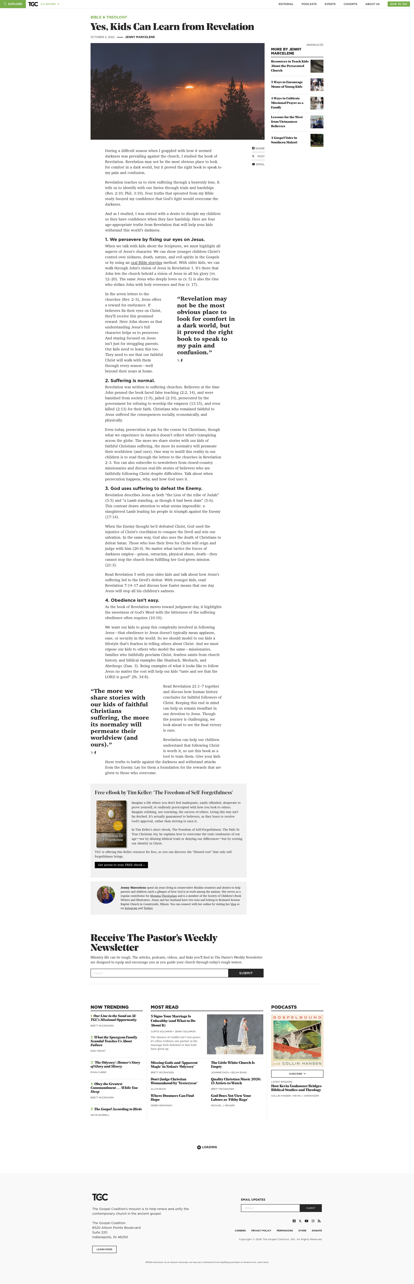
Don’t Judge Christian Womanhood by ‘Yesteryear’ (174, 1081)
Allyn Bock (158, 1089)
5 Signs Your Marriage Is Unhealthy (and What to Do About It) (173, 1021)
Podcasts (309, 4)
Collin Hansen (281, 1095)
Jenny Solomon (185, 1031)
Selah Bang (239, 1072)
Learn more (262, 1262)
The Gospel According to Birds (118, 1109)
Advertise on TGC (314, 44)
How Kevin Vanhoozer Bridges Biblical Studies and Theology (296, 1088)
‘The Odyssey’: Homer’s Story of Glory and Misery (115, 1065)
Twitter (148, 908)
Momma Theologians (163, 896)
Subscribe (296, 1073)
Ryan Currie (98, 1072)
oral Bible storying (146, 262)
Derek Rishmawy (162, 1105)
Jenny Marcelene (140, 37)
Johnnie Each (220, 1072)
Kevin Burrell (100, 1115)
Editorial (286, 4)
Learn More (104, 1249)
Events (330, 4)
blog (233, 904)
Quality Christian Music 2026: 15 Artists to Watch (236, 1081)
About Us (372, 4)
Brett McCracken (102, 1025)
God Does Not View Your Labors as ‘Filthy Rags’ (231, 1098)
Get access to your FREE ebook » (121, 865)
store (302, 1230)
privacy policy (261, 1230)
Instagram (131, 908)
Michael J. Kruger (223, 1105)
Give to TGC (399, 4)
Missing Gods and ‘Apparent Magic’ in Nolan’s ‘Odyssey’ (174, 1065)
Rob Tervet (98, 1051)
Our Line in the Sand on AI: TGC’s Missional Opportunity (114, 1018)
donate (317, 1230)
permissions (285, 1230)
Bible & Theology (109, 17)
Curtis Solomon (162, 1031)
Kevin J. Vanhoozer (306, 1095)
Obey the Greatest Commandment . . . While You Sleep (114, 1088)
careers (240, 1230)
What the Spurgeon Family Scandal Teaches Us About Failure (114, 1041)
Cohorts (350, 4)
